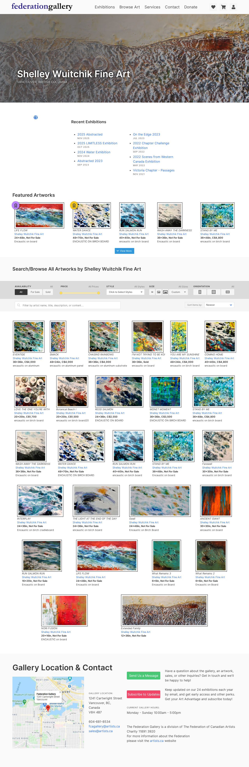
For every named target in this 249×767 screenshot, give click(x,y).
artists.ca (157, 741)
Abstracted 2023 (90, 161)
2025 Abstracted (90, 134)
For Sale (35, 292)
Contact (172, 7)
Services (152, 7)
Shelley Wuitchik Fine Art (29, 234)
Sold (48, 292)
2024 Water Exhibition (93, 152)
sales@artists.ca (101, 731)
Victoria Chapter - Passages (153, 170)
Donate (190, 7)
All (21, 292)
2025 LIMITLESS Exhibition (97, 143)
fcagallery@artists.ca (104, 726)
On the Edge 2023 (146, 134)
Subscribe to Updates (144, 694)
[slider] (61, 292)
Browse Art (129, 7)
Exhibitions (105, 7)
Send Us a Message (143, 676)
